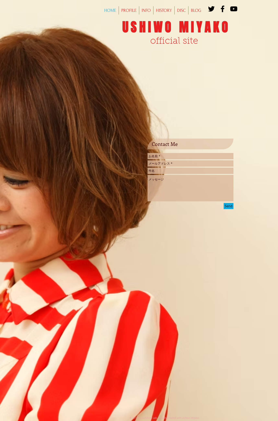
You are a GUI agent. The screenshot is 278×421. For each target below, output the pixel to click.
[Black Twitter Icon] (211, 8)
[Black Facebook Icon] (222, 8)
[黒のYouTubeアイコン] (233, 8)
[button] (163, 10)
